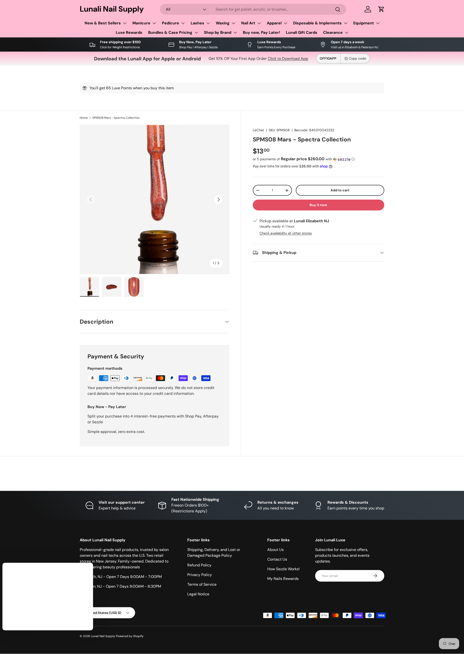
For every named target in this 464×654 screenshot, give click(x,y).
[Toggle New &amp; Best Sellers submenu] (125, 23)
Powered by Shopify (130, 636)
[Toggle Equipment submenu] (378, 23)
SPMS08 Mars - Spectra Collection (116, 118)
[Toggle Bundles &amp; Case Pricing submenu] (196, 32)
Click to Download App (288, 58)
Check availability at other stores (286, 233)
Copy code (357, 58)
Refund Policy (199, 565)
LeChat (258, 130)
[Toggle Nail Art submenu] (259, 23)
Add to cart (340, 190)
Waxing (223, 23)
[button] (381, 9)
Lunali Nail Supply (103, 636)
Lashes (197, 23)
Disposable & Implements (317, 23)
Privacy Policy (199, 574)
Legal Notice (198, 594)
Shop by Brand (217, 32)
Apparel (274, 23)
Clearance (333, 32)
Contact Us (277, 559)
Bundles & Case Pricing (170, 32)
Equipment (363, 23)
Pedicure (170, 23)
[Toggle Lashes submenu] (208, 23)
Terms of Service (202, 584)
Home (84, 118)
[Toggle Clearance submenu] (346, 32)
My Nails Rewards (283, 578)
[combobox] (253, 9)
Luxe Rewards (129, 32)
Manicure (141, 23)
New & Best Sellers (103, 23)
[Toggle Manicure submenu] (154, 23)
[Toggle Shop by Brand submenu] (235, 32)
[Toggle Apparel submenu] (285, 23)
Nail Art (248, 23)
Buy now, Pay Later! (261, 32)
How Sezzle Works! (283, 568)
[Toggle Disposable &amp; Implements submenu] (345, 23)
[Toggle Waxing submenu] (233, 23)
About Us (275, 549)
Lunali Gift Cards (301, 32)
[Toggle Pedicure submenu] (183, 23)
